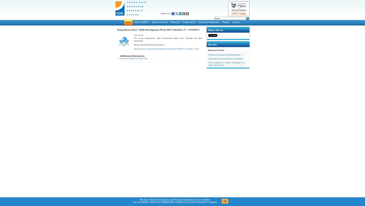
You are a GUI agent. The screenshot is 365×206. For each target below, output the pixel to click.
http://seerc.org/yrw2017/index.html (133, 59)
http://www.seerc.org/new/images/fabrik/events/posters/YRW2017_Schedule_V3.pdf (166, 49)
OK (225, 201)
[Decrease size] (187, 13)
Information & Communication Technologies (226, 59)
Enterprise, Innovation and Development (224, 55)
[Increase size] (183, 13)
